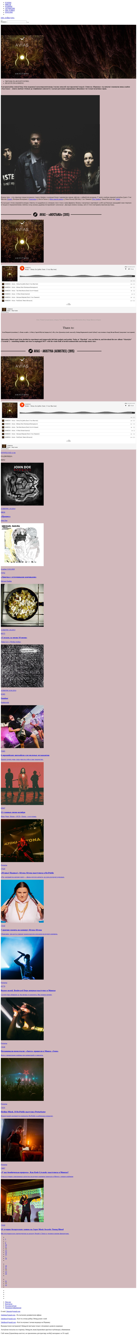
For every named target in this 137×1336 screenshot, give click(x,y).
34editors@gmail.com (8, 1319)
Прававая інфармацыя (13, 1308)
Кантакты (8, 1304)
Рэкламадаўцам (10, 1306)
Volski (118, 199)
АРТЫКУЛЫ (10, 8)
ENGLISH (9, 12)
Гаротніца (32, 199)
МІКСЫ (8, 4)
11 (6, 1247)
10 (6, 1245)
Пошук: (3, 22)
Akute (9, 199)
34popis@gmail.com (13, 1311)
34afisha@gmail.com (8, 1315)
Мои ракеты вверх (56, 199)
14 (6, 1253)
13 (6, 1251)
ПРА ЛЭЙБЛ (10, 10)
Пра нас (8, 1302)
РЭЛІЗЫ (8, 3)
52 (6, 1258)
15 (6, 1254)
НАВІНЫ (8, 6)
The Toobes (96, 199)
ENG (12, 18)
